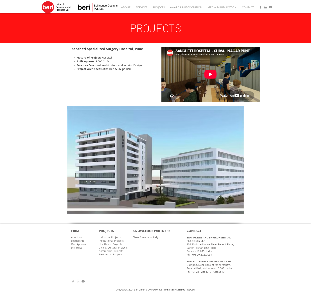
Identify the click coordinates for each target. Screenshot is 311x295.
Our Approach (79, 244)
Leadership (78, 240)
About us (76, 237)
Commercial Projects (111, 251)
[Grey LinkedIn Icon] (265, 7)
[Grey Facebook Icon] (260, 7)
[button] (155, 160)
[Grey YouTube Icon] (270, 7)
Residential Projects (111, 254)
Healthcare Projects (110, 244)
